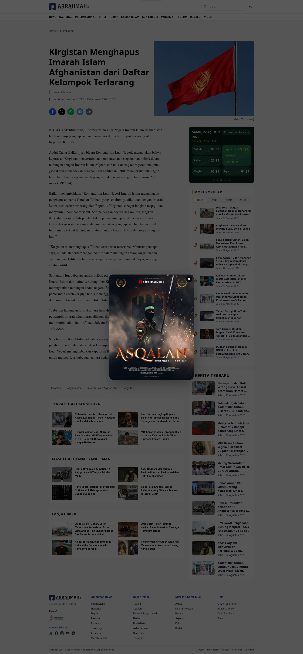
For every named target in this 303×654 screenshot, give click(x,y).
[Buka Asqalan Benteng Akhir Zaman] (151, 327)
